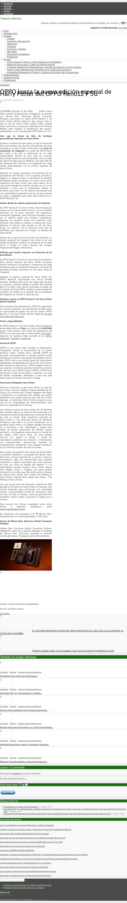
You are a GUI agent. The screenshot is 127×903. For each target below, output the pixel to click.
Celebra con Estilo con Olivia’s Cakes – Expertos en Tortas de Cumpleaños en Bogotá (35, 829)
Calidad (10, 38)
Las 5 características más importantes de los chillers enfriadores (27, 825)
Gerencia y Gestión (16, 49)
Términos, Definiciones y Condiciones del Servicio (27, 885)
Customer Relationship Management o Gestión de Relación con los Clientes (44, 67)
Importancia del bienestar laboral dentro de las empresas (24, 833)
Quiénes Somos (11, 77)
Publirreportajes (11, 75)
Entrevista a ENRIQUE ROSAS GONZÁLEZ (17, 850)
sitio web (45, 333)
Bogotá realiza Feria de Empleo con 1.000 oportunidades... (26, 727)
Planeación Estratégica (18, 54)
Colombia (4, 85)
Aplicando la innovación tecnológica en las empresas (22, 846)
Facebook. (26, 338)
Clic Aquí (122, 27)
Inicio (6, 31)
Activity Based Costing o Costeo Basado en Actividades (34, 62)
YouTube (15, 338)
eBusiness (12, 44)
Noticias (13, 672)
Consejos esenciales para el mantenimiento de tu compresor (25, 863)
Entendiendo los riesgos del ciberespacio (18, 676)
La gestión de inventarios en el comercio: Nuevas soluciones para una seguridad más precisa (39, 859)
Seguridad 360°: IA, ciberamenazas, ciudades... (21, 693)
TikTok (48, 336)
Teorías (7, 59)
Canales (7, 36)
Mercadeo (12, 51)
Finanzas (11, 46)
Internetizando (41, 899)
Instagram (5, 338)
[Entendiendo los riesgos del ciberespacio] (6, 669)
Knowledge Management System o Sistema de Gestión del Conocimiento (43, 72)
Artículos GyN (10, 33)
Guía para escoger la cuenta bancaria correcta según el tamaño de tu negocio (32, 838)
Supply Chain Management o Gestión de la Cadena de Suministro (39, 70)
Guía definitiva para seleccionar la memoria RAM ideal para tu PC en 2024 (31, 842)
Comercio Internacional (18, 41)
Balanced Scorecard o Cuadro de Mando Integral (31, 64)
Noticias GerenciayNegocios (30, 672)
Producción (12, 57)
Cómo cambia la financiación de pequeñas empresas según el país (28, 871)
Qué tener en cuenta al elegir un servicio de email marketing (25, 875)
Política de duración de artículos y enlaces (23, 887)
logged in (16, 773)
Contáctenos (9, 80)
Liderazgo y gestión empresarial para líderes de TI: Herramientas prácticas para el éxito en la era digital (44, 854)
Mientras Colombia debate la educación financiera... (24, 761)
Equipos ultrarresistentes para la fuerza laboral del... (24, 710)
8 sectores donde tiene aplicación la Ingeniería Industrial (24, 867)
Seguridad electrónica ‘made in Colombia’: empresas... (24, 744)
